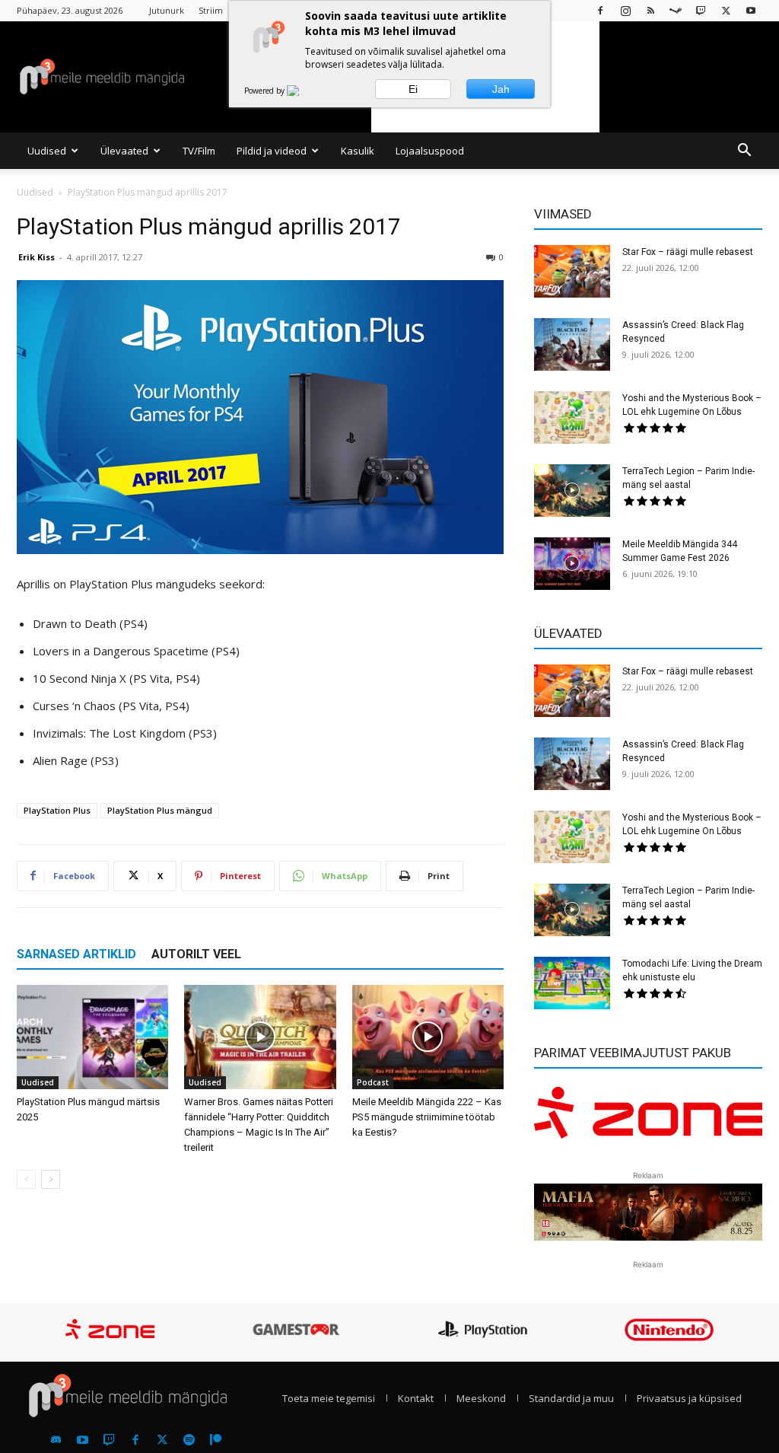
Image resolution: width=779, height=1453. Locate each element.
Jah (501, 89)
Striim (211, 10)
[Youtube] (750, 10)
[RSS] (650, 10)
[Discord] (55, 1440)
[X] (725, 10)
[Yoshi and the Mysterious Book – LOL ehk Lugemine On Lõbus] (572, 417)
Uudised (46, 151)
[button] (744, 151)
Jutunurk (166, 10)
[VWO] (302, 90)
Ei (413, 89)
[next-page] (50, 1179)
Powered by (265, 90)
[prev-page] (26, 1179)
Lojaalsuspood (430, 151)
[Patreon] (215, 1440)
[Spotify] (188, 1440)
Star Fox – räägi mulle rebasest (687, 252)
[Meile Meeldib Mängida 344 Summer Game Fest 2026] (572, 563)
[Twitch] (700, 10)
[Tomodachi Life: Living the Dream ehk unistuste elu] (572, 983)
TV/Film (199, 151)
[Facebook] (600, 10)
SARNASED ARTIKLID (76, 954)
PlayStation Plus (57, 810)
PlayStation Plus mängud (159, 810)
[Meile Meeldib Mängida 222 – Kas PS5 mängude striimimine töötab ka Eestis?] (428, 1037)
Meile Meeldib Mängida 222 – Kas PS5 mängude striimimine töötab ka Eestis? (426, 1117)
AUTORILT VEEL (196, 954)
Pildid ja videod (272, 151)
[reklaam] (648, 1119)
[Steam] (675, 10)
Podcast (373, 1082)
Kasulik (357, 151)
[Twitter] (162, 1440)
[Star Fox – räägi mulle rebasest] (572, 271)
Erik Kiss (36, 257)
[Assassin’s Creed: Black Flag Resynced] (572, 344)
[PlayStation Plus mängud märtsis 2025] (92, 1037)
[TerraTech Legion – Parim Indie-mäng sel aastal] (572, 490)
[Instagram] (625, 10)
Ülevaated (124, 151)
